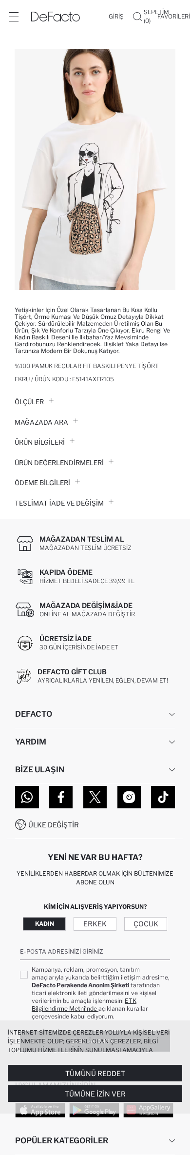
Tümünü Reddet (95, 1073)
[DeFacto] (55, 16)
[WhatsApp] (27, 797)
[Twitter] (95, 797)
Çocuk (145, 924)
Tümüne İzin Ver (95, 1094)
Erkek (95, 924)
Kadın (44, 923)
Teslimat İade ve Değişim (59, 503)
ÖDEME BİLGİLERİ (42, 483)
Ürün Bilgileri (40, 442)
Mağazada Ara (41, 422)
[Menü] (13, 16)
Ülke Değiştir (53, 825)
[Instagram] (129, 797)
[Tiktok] (163, 797)
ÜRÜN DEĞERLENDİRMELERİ (59, 463)
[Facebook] (61, 797)
